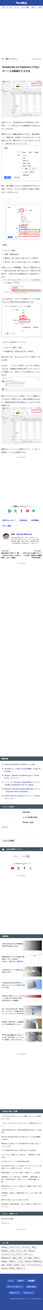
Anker (37, 1258)
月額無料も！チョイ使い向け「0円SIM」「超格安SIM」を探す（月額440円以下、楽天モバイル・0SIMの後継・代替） (20, 1179)
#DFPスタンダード (8, 520)
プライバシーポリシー (14, 1287)
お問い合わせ (31, 1287)
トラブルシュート (8, 1254)
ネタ (24, 1265)
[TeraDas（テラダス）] (21, 3)
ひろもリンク (5, 1223)
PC (25, 1251)
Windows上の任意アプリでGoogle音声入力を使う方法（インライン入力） (21, 1144)
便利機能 (31, 1281)
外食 (3, 1265)
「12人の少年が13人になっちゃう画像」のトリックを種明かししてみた (21, 1117)
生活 (13, 1251)
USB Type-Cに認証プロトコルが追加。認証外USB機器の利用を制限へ (32, 555)
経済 (40, 7)
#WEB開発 (35, 520)
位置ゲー (12, 1261)
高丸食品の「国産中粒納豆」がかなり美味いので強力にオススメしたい (21, 1205)
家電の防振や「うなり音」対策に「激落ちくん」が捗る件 (20, 1172)
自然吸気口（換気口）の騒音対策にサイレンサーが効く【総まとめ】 (21, 1194)
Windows (5, 1251)
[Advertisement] (21, 31)
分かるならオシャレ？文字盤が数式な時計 (15, 1161)
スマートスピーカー (34, 1265)
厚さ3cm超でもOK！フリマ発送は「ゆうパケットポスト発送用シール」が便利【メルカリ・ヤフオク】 (21, 1167)
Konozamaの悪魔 (7, 1218)
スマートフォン (16, 1247)
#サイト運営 (6, 526)
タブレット (28, 1254)
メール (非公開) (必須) (29, 817)
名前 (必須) (26, 812)
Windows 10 (6, 1258)
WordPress (37, 1261)
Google (4, 1261)
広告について (14, 1293)
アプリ (19, 1254)
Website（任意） (28, 822)
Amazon (28, 1261)
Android (4, 1247)
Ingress (17, 1265)
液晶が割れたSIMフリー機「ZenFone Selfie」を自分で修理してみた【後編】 (11, 555)
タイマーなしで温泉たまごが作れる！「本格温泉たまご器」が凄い (21, 1155)
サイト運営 (28, 1258)
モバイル (26, 1247)
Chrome (4, 1268)
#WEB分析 (23, 520)
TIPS (34, 1247)
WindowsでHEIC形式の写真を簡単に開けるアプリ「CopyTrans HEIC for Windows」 (22, 790)
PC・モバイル (7, 7)
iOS (21, 1258)
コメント (5, 827)
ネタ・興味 (25, 7)
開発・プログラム (11, 59)
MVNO (12, 1268)
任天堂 (10, 1265)
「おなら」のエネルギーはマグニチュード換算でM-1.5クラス (21, 1124)
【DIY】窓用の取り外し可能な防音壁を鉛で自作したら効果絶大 (21, 1131)
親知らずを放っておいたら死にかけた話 (14, 1199)
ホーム (11, 1281)
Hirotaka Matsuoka (24, 534)
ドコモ (21, 1261)
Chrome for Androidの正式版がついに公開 (19, 764)
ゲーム (17, 7)
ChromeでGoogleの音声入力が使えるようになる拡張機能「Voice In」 (20, 1137)
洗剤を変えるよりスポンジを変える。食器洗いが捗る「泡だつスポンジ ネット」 (21, 1187)
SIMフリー (21, 1268)
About (21, 1281)
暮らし (34, 7)
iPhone (32, 1251)
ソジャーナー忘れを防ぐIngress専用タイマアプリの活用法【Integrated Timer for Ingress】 (22, 783)
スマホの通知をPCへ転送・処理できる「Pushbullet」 (19, 1150)
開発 (15, 1258)
